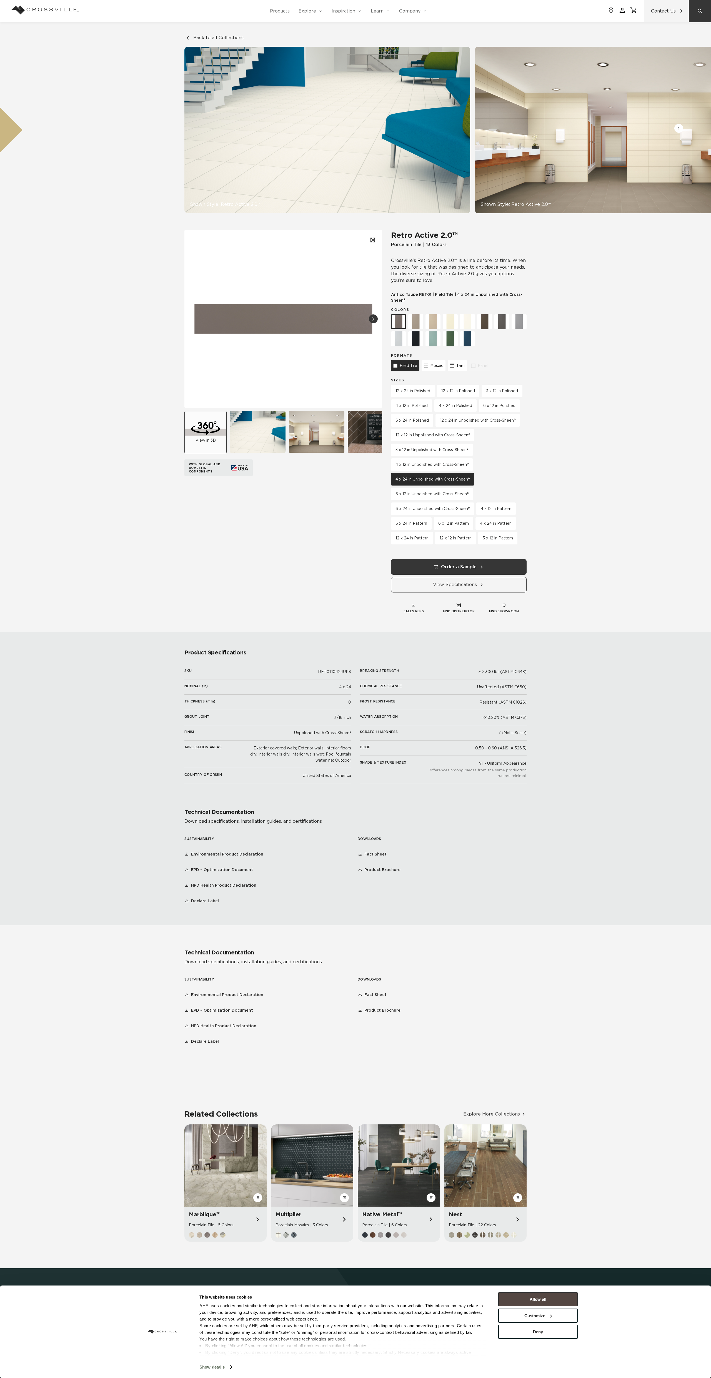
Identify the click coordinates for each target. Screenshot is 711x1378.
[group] (258, 432)
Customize (534, 1315)
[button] (678, 128)
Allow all (538, 1299)
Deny (538, 1331)
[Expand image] (372, 240)
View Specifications (455, 584)
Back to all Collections (218, 37)
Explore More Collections (491, 1114)
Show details (212, 1367)
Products (280, 11)
